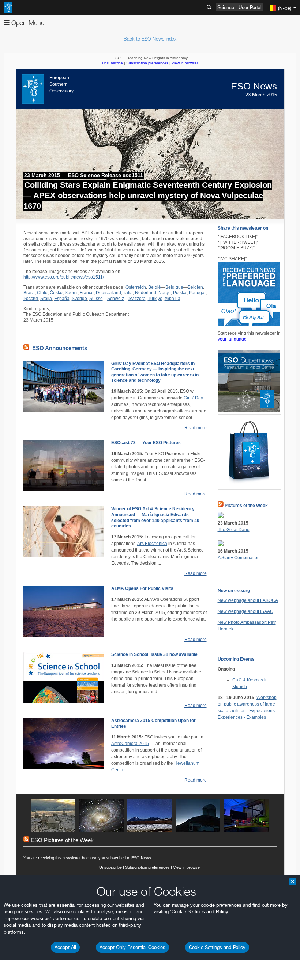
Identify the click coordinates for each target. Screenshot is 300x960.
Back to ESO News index (150, 39)
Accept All (65, 947)
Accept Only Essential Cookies (132, 947)
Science (225, 7)
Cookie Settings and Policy (217, 947)
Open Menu (27, 23)
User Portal (250, 7)
